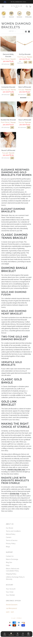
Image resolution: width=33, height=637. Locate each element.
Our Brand (9, 528)
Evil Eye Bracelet (24, 54)
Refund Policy (10, 534)
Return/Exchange (12, 559)
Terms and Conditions (13, 531)
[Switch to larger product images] (26, 31)
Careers (8, 537)
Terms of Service (11, 540)
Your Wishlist (10, 595)
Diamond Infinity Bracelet (8, 55)
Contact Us (9, 556)
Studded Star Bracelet (8, 120)
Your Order (9, 592)
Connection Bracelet (8, 87)
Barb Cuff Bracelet (25, 87)
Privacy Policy (10, 543)
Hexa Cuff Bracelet (24, 120)
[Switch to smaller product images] (29, 31)
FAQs (8, 565)
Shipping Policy (11, 574)
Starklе (24, 493)
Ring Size (9, 562)
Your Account (10, 589)
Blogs (8, 546)
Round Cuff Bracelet (8, 150)
